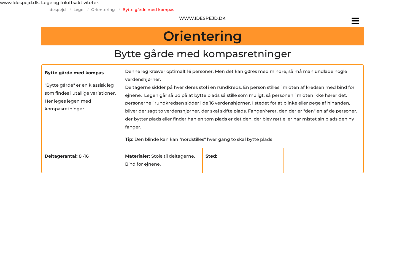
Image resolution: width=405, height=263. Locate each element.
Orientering (103, 9)
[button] (310, 21)
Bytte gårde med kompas (148, 9)
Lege (78, 9)
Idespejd (57, 9)
